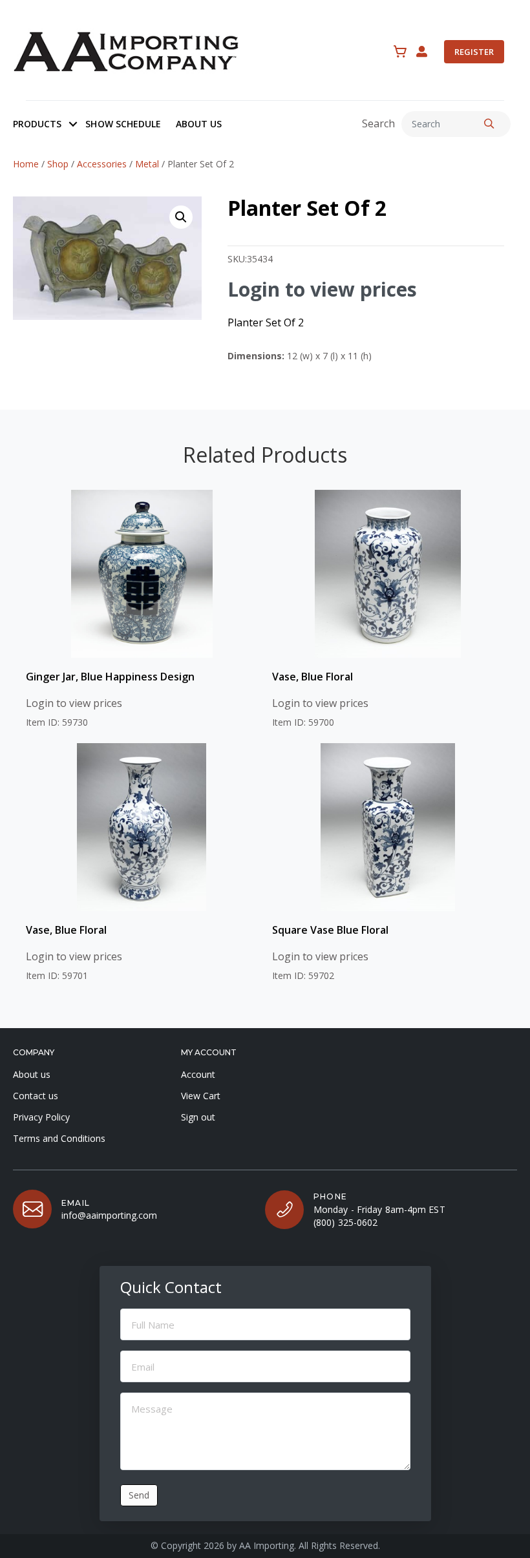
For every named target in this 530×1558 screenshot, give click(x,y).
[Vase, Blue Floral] (388, 574)
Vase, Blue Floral (312, 676)
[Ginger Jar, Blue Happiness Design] (142, 574)
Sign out (198, 1117)
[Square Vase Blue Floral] (388, 827)
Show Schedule (123, 124)
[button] (73, 124)
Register (474, 52)
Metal (147, 164)
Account (198, 1074)
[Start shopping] (400, 51)
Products (37, 124)
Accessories (102, 164)
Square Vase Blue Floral (330, 930)
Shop (58, 164)
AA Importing (266, 1545)
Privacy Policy (41, 1117)
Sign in (421, 52)
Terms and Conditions (59, 1138)
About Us (199, 124)
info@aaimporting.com (109, 1215)
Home (26, 164)
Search (378, 123)
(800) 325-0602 (345, 1222)
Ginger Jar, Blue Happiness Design (110, 676)
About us (31, 1074)
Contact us (35, 1096)
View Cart (200, 1096)
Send (139, 1495)
